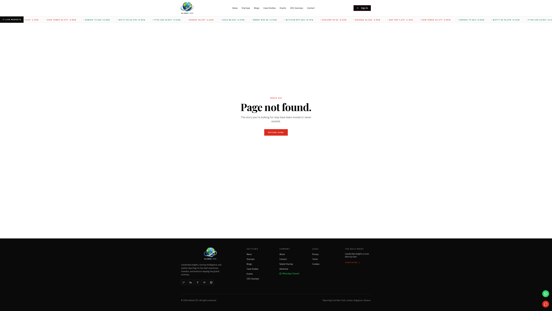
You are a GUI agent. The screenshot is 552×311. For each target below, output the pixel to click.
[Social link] (183, 282)
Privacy (315, 254)
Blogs (256, 8)
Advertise (283, 269)
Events (283, 8)
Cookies (315, 264)
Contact (311, 8)
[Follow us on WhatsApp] (545, 293)
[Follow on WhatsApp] (211, 282)
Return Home (276, 132)
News (235, 8)
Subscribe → (352, 262)
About (282, 254)
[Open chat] (545, 304)
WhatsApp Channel (290, 273)
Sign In (364, 8)
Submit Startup (286, 264)
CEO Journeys (296, 8)
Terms (315, 259)
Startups (246, 8)
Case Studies (269, 8)
